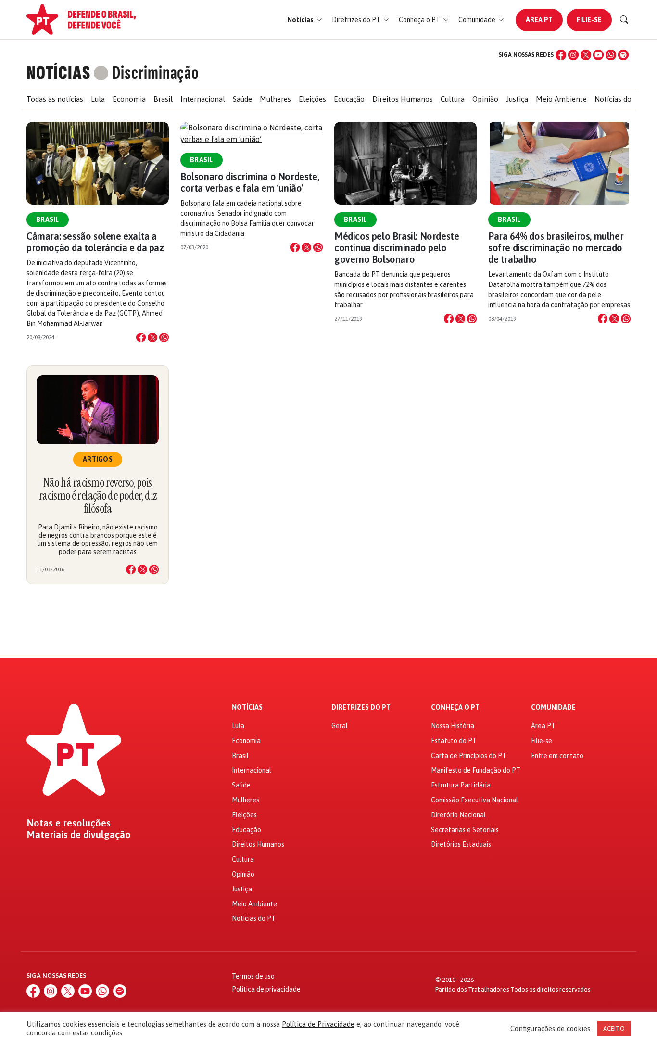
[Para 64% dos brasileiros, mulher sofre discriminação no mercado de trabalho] (559, 163)
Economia (129, 99)
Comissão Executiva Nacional (474, 800)
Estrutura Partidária (461, 785)
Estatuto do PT (454, 741)
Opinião (485, 99)
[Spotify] (623, 55)
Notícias (247, 707)
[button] (304, 20)
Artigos (98, 459)
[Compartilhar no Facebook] (141, 337)
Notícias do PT (618, 99)
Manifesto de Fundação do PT (475, 770)
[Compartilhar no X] (152, 337)
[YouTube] (598, 55)
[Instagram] (573, 55)
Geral (339, 726)
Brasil (163, 99)
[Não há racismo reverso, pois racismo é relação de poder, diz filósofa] (98, 409)
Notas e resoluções (68, 823)
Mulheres (275, 99)
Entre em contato (557, 756)
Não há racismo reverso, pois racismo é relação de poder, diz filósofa (97, 495)
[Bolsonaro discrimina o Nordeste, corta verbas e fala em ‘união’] (251, 133)
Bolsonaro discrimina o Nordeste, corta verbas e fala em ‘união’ (249, 182)
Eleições (312, 99)
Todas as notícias (54, 99)
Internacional (202, 99)
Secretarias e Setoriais (465, 830)
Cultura (453, 99)
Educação (349, 99)
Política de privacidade (266, 989)
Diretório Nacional (458, 815)
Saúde (242, 99)
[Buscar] (624, 20)
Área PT (539, 20)
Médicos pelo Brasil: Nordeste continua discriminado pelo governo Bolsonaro (396, 248)
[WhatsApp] (611, 55)
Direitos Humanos (402, 99)
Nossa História (452, 726)
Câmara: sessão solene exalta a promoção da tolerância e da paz (95, 242)
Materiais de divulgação (78, 834)
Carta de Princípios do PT (468, 756)
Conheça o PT (455, 707)
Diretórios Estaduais (461, 844)
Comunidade (553, 707)
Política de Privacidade (318, 1024)
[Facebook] (561, 55)
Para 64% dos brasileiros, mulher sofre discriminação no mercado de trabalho (555, 248)
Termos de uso (253, 976)
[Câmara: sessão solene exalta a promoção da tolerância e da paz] (97, 163)
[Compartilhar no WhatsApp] (164, 337)
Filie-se (589, 20)
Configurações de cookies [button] (550, 1028)
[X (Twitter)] (586, 55)
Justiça (517, 99)
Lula (98, 99)
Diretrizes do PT (361, 707)
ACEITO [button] (614, 1028)
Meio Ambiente (561, 99)
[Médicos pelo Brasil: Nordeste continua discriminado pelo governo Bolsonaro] (405, 163)
